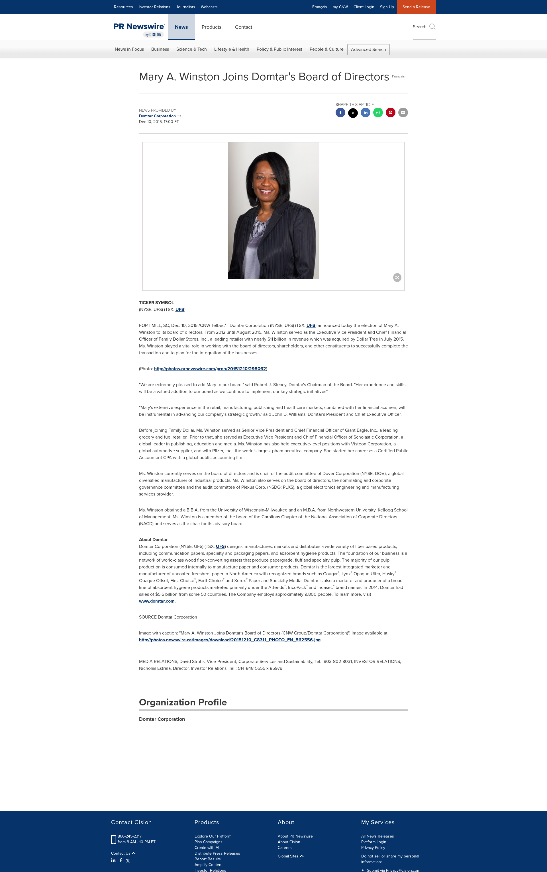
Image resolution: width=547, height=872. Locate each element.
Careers (285, 848)
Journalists (185, 7)
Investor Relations (154, 7)
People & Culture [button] (327, 49)
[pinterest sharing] (390, 113)
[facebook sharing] (340, 113)
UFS (179, 309)
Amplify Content (209, 865)
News (181, 27)
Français (319, 7)
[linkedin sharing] (365, 113)
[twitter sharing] (353, 113)
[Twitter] (127, 860)
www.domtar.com (157, 601)
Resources (123, 7)
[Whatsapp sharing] (378, 113)
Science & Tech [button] (191, 49)
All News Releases (377, 836)
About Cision (289, 842)
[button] (273, 210)
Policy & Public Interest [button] (279, 49)
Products (211, 27)
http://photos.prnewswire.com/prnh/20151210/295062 (210, 368)
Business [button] (160, 49)
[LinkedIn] (114, 860)
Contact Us (121, 853)
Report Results (208, 859)
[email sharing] (403, 113)
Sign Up (387, 7)
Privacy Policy (373, 848)
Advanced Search (368, 49)
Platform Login (373, 842)
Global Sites (289, 856)
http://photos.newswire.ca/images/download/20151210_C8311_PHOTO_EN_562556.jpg (230, 639)
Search (419, 26)
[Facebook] (120, 860)
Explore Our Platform (213, 836)
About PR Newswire (295, 836)
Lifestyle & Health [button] (231, 49)
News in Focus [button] (129, 49)
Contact (243, 27)
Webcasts (209, 7)
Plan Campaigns (209, 842)
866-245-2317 (130, 836)
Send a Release (416, 7)
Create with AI (207, 848)
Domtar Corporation (162, 719)
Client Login (364, 7)
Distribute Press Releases (217, 853)
